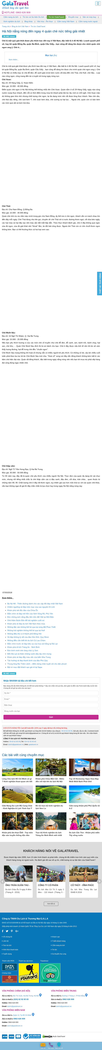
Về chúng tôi (7, 937)
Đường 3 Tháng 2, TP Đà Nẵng (73, 996)
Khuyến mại (73, 17)
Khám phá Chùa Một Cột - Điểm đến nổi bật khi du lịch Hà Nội (50, 780)
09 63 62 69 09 (66, 731)
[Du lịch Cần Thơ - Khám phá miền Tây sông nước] (84, 821)
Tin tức (54, 950)
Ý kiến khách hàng (58, 941)
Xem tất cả (51, 904)
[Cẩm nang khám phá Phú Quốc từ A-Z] (84, 794)
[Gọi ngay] (51, 1044)
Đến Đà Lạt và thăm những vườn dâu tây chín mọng (29, 654)
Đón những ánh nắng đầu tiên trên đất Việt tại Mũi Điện (30, 617)
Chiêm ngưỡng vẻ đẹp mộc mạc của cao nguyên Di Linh (31, 607)
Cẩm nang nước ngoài (88, 21)
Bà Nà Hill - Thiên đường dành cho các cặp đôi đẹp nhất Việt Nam (35, 604)
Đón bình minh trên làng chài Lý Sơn (22, 650)
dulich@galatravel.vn (16, 744)
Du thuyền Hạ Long (59, 954)
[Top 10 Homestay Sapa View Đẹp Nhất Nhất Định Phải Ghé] (84, 767)
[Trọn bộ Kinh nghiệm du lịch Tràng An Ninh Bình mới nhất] (51, 821)
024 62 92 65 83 (30, 742)
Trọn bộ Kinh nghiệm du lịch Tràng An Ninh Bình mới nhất (49, 833)
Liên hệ (5, 941)
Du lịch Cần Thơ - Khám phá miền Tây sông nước (84, 833)
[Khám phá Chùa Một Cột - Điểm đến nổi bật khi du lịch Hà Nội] (51, 767)
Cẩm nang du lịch (11, 17)
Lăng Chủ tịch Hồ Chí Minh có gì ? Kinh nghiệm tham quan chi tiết (17, 780)
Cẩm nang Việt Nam (65, 21)
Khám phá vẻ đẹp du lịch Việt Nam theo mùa (26, 624)
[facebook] (2, 931)
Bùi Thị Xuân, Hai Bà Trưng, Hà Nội (26, 996)
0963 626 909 (23, 12)
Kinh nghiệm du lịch (12, 21)
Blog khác (28, 21)
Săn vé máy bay (89, 17)
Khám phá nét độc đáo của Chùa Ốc (22, 610)
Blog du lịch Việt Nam (20, 26)
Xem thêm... (14, 59)
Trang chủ (6, 26)
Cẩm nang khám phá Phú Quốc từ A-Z (84, 807)
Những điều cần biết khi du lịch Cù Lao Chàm (26, 640)
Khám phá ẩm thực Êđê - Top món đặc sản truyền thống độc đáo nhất (17, 834)
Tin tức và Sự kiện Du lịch (33, 17)
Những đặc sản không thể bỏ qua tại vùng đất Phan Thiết (31, 627)
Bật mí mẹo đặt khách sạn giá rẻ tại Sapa (24, 667)
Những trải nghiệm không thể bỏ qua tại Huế (26, 630)
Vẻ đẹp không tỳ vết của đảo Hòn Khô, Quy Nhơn (28, 637)
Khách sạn (56, 937)
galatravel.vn (33, 744)
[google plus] (16, 931)
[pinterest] (12, 931)
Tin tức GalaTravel (56, 17)
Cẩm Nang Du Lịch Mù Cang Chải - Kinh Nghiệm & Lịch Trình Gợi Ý (17, 807)
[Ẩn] (51, 55)
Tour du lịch (7, 945)
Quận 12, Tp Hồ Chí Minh (22, 1015)
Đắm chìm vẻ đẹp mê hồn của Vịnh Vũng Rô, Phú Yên (30, 614)
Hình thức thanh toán (10, 950)
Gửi (51, 717)
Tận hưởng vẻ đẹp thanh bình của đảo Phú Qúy (27, 660)
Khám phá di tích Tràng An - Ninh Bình (23, 647)
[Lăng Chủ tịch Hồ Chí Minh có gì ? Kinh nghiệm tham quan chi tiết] (17, 767)
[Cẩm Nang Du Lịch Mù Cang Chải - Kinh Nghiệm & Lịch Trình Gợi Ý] (17, 794)
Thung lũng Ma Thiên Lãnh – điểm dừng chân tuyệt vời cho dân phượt (37, 664)
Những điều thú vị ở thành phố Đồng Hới (24, 634)
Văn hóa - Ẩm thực (45, 21)
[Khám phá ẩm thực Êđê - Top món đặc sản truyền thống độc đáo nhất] (17, 821)
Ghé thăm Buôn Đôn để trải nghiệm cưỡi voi (25, 620)
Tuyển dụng (7, 954)
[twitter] (7, 931)
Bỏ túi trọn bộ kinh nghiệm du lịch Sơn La (49, 807)
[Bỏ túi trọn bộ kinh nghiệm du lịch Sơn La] (51, 794)
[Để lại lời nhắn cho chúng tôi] (43, 1044)
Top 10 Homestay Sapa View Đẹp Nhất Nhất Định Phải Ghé (84, 780)
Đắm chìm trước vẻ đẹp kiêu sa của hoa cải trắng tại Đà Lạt (32, 644)
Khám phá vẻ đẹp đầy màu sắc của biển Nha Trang (29, 657)
